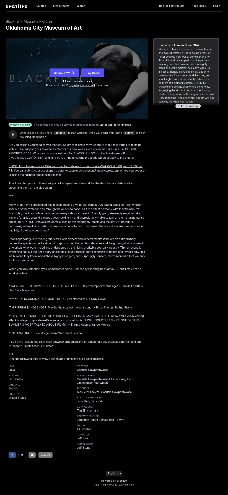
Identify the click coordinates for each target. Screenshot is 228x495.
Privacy (113, 484)
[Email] (32, 455)
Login (216, 5)
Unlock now (62, 73)
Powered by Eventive (114, 480)
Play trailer (93, 73)
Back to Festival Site (171, 5)
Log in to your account (82, 85)
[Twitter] (22, 455)
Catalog (41, 5)
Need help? (198, 5)
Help (96, 484)
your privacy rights (61, 359)
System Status (126, 484)
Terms (104, 484)
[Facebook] (12, 455)
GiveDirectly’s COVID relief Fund (29, 157)
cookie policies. (94, 359)
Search (80, 5)
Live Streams (61, 5)
